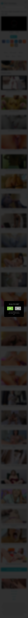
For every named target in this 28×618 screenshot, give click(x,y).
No (18, 308)
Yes (10, 308)
